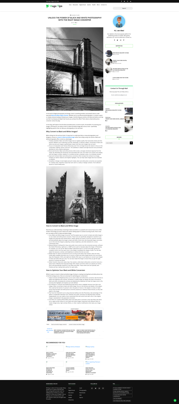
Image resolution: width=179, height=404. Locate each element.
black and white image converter (59, 115)
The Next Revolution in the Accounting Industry (113, 128)
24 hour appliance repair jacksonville (119, 394)
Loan (80, 386)
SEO (80, 393)
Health (94, 5)
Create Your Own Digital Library (120, 61)
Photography (82, 388)
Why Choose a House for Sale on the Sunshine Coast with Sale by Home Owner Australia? (64, 332)
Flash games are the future (119, 77)
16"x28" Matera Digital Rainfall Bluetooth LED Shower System (121, 390)
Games (89, 5)
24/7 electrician (117, 397)
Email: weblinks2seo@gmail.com (119, 95)
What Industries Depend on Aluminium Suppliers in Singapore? (51, 369)
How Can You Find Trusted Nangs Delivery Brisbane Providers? (70, 355)
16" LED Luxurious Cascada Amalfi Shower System (121, 387)
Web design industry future (119, 53)
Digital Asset (82, 5)
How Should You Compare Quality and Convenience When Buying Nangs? (90, 355)
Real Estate (82, 391)
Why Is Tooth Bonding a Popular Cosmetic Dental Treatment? (51, 355)
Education (75, 5)
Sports (81, 395)
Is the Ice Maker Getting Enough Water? (71, 368)
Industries (107, 108)
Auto (70, 5)
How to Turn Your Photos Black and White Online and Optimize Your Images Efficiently (85, 332)
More (98, 5)
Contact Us (104, 5)
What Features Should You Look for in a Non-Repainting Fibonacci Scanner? (91, 369)
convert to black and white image (66, 137)
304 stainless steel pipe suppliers (121, 399)
